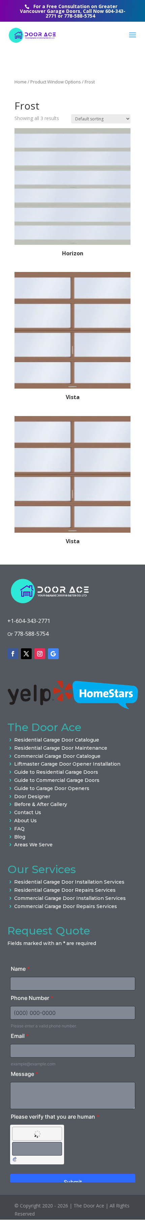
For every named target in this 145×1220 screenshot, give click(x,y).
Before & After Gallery (40, 804)
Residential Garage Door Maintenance (60, 748)
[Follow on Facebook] (12, 653)
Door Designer (32, 796)
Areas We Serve (33, 845)
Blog (19, 837)
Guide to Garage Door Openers (51, 788)
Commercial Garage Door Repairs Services (65, 906)
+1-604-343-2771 (28, 621)
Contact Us (27, 812)
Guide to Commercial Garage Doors (56, 780)
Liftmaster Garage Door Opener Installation (67, 764)
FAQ (19, 829)
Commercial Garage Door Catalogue (57, 756)
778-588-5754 (79, 16)
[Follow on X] (26, 653)
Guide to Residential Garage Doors (56, 772)
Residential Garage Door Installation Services (69, 882)
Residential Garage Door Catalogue (56, 740)
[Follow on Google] (53, 653)
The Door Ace (89, 1205)
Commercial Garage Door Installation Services (70, 898)
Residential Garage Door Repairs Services (65, 890)
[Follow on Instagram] (39, 653)
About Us (25, 821)
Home (20, 82)
